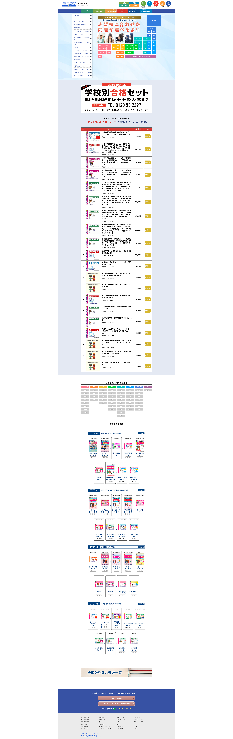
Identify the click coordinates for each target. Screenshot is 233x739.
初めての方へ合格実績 (143, 7)
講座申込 (118, 724)
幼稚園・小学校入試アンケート (81, 56)
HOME (87, 10)
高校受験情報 (84, 724)
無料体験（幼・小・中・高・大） (134, 10)
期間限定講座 (77, 28)
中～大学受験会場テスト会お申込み (82, 43)
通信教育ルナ (102, 717)
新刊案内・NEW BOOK (79, 63)
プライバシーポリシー (139, 722)
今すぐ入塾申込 (116, 698)
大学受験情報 (84, 726)
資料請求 (149, 6)
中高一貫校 (137, 717)
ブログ (135, 726)
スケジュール (84, 729)
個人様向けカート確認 (124, 3)
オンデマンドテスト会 (81, 50)
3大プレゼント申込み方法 (80, 21)
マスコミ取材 (77, 60)
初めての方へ (102, 719)
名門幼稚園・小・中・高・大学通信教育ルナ (146, 10)
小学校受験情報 (85, 719)
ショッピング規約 (138, 719)
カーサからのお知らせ (81, 31)
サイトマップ (137, 724)
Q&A (100, 722)
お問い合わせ (156, 6)
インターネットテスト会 (81, 53)
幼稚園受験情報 (85, 717)
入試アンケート (120, 717)
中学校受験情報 (85, 722)
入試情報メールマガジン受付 (81, 69)
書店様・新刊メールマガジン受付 (82, 72)
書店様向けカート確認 (134, 3)
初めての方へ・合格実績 (80, 25)
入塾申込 (162, 6)
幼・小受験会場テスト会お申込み (82, 38)
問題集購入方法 (124, 5)
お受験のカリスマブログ (80, 66)
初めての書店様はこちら (134, 5)
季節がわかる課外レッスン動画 (81, 75)
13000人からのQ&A (78, 34)
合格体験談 (76, 15)
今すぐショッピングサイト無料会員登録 (116, 704)
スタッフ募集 (119, 729)
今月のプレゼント (120, 719)
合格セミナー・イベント (80, 47)
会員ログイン (168, 6)
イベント (118, 722)
